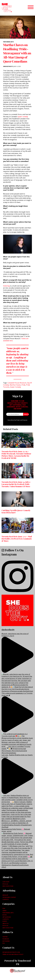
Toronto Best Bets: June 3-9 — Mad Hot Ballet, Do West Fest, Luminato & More (17, 538)
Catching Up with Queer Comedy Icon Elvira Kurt (16, 511)
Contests (6, 899)
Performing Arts (8, 42)
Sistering (6, 286)
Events (5, 921)
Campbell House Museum (16, 383)
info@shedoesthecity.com (11, 952)
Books (5, 915)
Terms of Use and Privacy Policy (13, 954)
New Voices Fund (8, 886)
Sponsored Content (9, 897)
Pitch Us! (5, 884)
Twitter (5, 937)
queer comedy (23, 117)
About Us (6, 923)
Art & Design (7, 917)
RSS (4, 943)
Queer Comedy (15, 387)
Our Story (6, 882)
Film (4, 908)
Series (5, 910)
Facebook (6, 939)
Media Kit (5, 895)
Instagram (6, 941)
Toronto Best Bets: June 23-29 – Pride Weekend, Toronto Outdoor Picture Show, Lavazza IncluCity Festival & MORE (16, 454)
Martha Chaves (15, 385)
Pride (23, 385)
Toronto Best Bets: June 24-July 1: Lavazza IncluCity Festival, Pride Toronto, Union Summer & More (16, 484)
